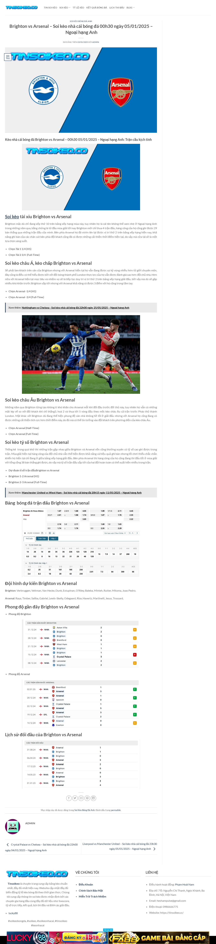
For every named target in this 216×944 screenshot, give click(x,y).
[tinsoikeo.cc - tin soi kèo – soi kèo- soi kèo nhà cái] (22, 7)
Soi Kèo (63, 7)
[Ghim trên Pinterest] (87, 798)
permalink (116, 810)
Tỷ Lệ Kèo (78, 7)
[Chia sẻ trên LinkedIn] (93, 798)
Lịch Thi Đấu (116, 7)
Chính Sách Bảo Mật (91, 890)
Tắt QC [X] (108, 930)
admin (95, 42)
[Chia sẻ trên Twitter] (75, 798)
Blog (129, 7)
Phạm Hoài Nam (184, 884)
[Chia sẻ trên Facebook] (69, 798)
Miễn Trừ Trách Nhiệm (92, 896)
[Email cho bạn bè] (81, 798)
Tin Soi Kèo (50, 7)
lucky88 (13, 913)
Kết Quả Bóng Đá (96, 7)
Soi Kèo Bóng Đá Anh (81, 21)
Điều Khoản (86, 884)
